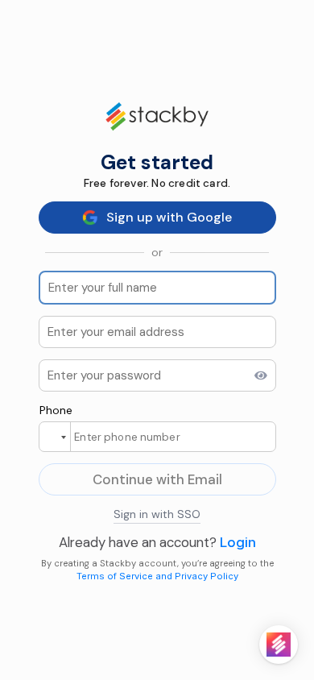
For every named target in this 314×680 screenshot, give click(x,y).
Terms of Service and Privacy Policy (157, 576)
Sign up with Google (169, 217)
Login (238, 542)
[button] (54, 437)
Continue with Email (157, 479)
